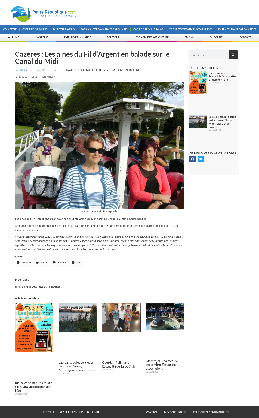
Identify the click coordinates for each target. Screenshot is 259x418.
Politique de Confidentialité (211, 412)
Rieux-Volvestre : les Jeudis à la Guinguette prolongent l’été (33, 386)
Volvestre (10, 29)
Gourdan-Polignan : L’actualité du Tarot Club (118, 364)
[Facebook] (192, 159)
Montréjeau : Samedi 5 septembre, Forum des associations (161, 364)
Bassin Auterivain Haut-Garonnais (104, 29)
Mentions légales (175, 412)
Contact (245, 37)
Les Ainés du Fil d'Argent (47, 286)
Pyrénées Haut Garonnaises (237, 29)
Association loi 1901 (75, 412)
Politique (113, 37)
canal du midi (23, 286)
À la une (13, 37)
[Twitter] (201, 159)
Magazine (41, 37)
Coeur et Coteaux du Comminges (190, 29)
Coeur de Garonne (34, 29)
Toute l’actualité (38, 69)
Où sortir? (216, 37)
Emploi (189, 37)
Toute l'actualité (48, 76)
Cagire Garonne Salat (148, 29)
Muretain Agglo (64, 29)
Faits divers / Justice (77, 37)
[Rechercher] (233, 54)
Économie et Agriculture (152, 37)
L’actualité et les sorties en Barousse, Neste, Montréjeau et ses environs (77, 366)
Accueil (20, 69)
